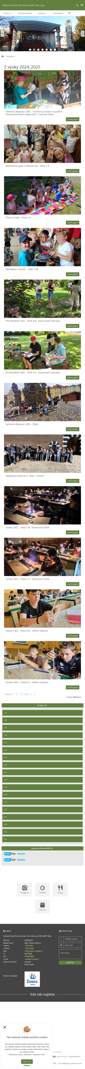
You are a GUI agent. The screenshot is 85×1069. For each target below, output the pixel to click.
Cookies (58, 1052)
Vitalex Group (62, 1056)
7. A (5, 802)
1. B (5, 720)
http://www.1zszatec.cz (33, 951)
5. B (5, 780)
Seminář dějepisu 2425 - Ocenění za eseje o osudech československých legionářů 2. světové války (34, 113)
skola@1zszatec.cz (32, 959)
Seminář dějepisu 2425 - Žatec (22, 424)
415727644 (29, 948)
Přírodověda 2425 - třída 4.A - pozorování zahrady (33, 372)
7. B (5, 809)
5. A (5, 772)
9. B (5, 839)
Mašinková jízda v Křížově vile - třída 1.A (27, 165)
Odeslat (70, 962)
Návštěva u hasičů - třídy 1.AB (22, 269)
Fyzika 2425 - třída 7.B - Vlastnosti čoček (27, 527)
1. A (5, 713)
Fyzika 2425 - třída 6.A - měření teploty (27, 682)
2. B (5, 735)
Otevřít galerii (72, 119)
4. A (5, 757)
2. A (5, 728)
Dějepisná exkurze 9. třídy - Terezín (25, 475)
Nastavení (27, 1065)
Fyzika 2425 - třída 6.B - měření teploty (27, 630)
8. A (5, 817)
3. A (5, 742)
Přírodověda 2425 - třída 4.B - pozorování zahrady (33, 320)
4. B (5, 765)
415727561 (29, 946)
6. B (5, 794)
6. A (5, 787)
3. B (5, 750)
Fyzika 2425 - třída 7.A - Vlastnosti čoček (27, 579)
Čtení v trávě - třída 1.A (18, 217)
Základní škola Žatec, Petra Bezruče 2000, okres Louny (23, 5)
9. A (5, 832)
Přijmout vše (27, 1061)
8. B (5, 824)
